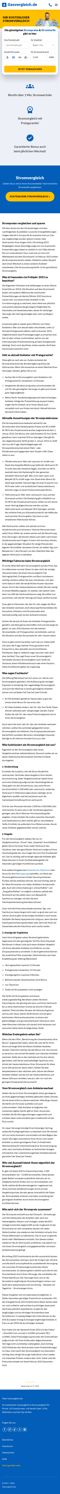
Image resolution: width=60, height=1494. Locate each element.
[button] (56, 4)
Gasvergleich (23, 1405)
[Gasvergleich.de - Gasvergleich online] (19, 5)
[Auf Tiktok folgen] (14, 1429)
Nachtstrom (33, 870)
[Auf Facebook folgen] (4, 1429)
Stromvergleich (39, 1405)
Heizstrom (45, 870)
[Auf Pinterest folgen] (24, 1429)
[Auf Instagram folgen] (9, 1429)
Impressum (7, 1446)
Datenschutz (8, 1452)
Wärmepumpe (23, 873)
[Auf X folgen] (19, 1429)
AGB (4, 1459)
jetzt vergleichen (30, 69)
